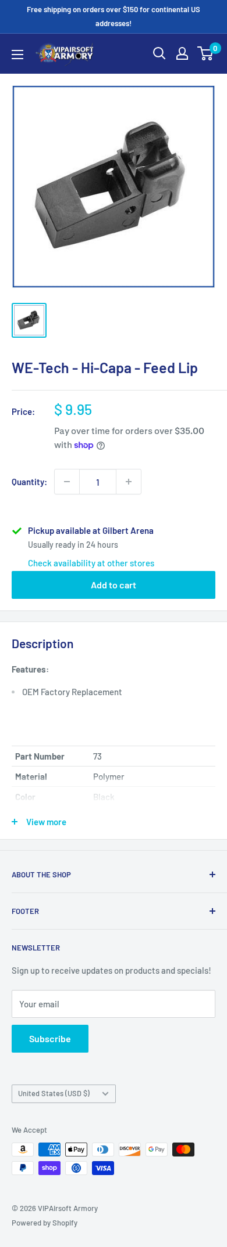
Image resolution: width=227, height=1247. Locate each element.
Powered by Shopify (44, 1222)
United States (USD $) (54, 1093)
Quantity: (29, 481)
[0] (205, 53)
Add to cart (113, 584)
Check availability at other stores (91, 563)
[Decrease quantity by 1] (67, 481)
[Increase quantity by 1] (128, 481)
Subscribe (50, 1038)
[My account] (182, 53)
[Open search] (159, 53)
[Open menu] (17, 54)
